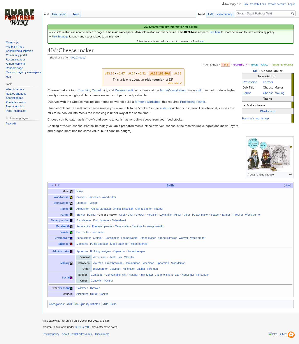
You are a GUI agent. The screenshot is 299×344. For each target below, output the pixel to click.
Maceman (148, 263)
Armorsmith (83, 226)
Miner (79, 191)
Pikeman (152, 268)
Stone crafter (148, 237)
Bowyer (80, 197)
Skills (171, 185)
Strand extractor (167, 237)
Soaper (215, 214)
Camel (96, 90)
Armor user (99, 257)
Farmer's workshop (255, 118)
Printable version (16, 102)
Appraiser (82, 251)
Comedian (97, 274)
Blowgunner (100, 268)
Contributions (258, 4)
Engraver (81, 202)
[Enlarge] (290, 174)
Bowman (115, 268)
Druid (93, 294)
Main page (12, 42)
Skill (256, 71)
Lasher (141, 268)
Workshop (267, 111)
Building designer (100, 251)
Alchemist (82, 294)
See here (215, 32)
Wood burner (253, 214)
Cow (80, 90)
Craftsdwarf (62, 237)
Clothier (97, 237)
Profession (250, 82)
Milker (177, 214)
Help (9, 76)
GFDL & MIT (82, 327)
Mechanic (82, 243)
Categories (56, 304)
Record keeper (136, 251)
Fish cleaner (83, 220)
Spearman (163, 263)
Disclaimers (102, 334)
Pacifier (108, 280)
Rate (76, 14)
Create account (277, 4)
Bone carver (83, 237)
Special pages (14, 97)
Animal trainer (143, 208)
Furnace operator (102, 226)
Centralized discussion (19, 51)
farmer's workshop (173, 90)
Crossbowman (114, 263)
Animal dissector (123, 208)
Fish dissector (101, 220)
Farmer (268, 82)
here (202, 41)
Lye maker (165, 214)
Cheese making (274, 93)
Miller (186, 214)
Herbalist (151, 214)
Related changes (16, 93)
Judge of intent (164, 274)
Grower (139, 214)
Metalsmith (63, 226)
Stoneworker (62, 202)
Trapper (158, 208)
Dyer (130, 214)
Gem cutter (82, 232)
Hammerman (132, 263)
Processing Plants (192, 101)
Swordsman (178, 263)
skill (198, 90)
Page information (16, 110)
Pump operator (99, 243)
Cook (122, 214)
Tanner (226, 214)
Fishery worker (60, 220)
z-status (165, 108)
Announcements (15, 63)
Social (66, 277)
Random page (14, 68)
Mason (94, 202)
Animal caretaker (101, 208)
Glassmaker (112, 237)
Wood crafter (197, 237)
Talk (245, 4)
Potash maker (200, 214)
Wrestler (129, 257)
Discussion (59, 14)
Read (201, 14)
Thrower (95, 288)
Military (65, 263)
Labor (247, 93)
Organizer (119, 251)
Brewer (80, 214)
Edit (210, 14)
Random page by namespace (23, 72)
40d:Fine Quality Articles (83, 304)
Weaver (183, 237)
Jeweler (65, 232)
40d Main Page (15, 46)
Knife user (129, 268)
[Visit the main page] (19, 17)
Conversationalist (116, 274)
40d (46, 14)
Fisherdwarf (119, 220)
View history (224, 14)
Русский (11, 123)
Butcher (91, 214)
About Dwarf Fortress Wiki (77, 334)
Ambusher (82, 208)
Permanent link (15, 106)
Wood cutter (109, 197)
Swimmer (82, 288)
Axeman (98, 263)
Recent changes (15, 59)
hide (287, 185)
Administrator (61, 251)
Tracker (103, 294)
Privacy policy (51, 334)
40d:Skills (109, 304)
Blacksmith (138, 226)
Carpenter (94, 197)
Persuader (202, 274)
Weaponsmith (155, 226)
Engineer (64, 243)
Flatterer (133, 274)
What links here (15, 89)
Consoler (96, 280)
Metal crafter (122, 226)
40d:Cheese (78, 57)
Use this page (60, 36)
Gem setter (97, 232)
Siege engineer (119, 243)
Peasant (64, 288)
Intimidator (147, 274)
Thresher (237, 214)
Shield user (115, 257)
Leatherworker (129, 237)
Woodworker (62, 197)
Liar (177, 274)
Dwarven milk (124, 90)
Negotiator (188, 274)
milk (87, 90)
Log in (291, 4)
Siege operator (139, 243)
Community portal (16, 55)
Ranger (65, 208)
